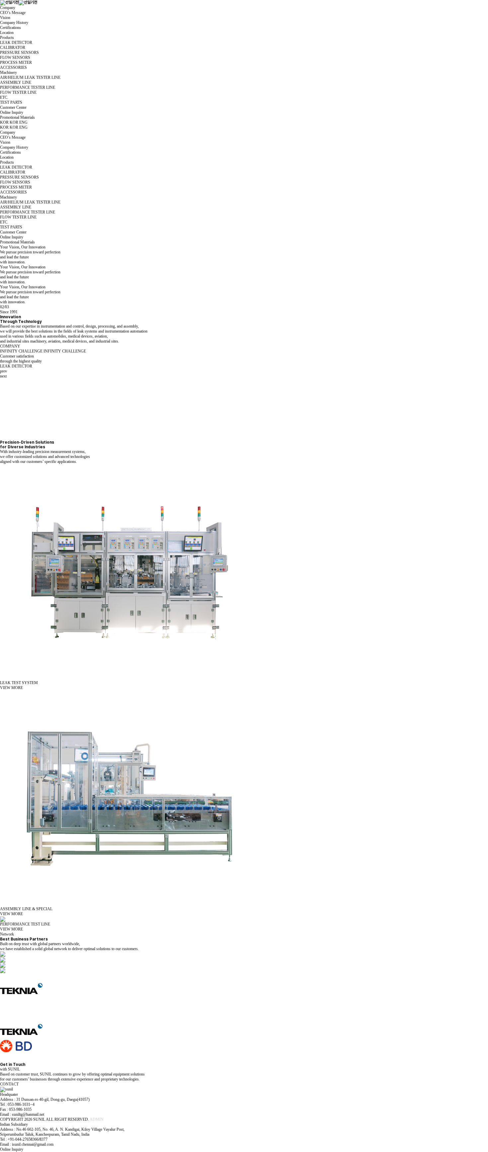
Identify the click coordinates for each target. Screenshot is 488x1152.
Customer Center (13, 107)
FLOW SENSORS (15, 57)
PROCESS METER (16, 62)
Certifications (10, 27)
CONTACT (9, 1084)
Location (7, 32)
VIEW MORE (11, 687)
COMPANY (10, 346)
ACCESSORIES (13, 67)
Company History (14, 22)
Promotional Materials (17, 117)
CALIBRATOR (12, 47)
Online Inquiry (11, 112)
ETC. (4, 97)
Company (7, 7)
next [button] (3, 376)
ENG (23, 122)
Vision (5, 17)
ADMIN (97, 1119)
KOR (14, 122)
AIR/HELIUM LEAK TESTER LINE (30, 77)
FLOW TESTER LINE (18, 92)
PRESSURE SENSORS (19, 52)
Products (7, 37)
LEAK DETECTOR (16, 42)
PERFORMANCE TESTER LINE (27, 87)
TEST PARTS (11, 102)
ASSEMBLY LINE (15, 82)
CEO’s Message (13, 12)
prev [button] (3, 371)
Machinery (8, 72)
